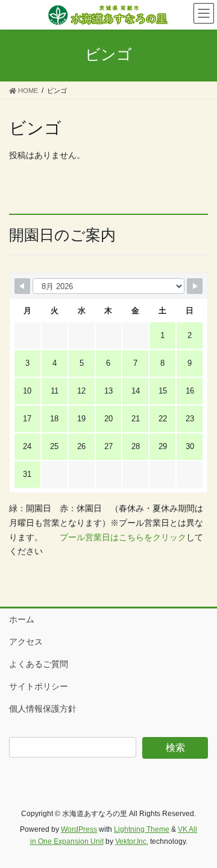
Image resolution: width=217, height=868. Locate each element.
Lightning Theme (141, 829)
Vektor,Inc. (131, 841)
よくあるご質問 (38, 664)
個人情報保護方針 (43, 708)
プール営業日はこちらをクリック (123, 537)
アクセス (26, 641)
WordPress (79, 829)
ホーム (21, 619)
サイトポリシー (38, 686)
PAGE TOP (200, 831)
